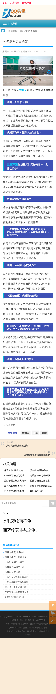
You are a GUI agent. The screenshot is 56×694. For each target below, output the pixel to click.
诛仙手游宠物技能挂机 (41, 485)
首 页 (4, 2)
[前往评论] (52, 612)
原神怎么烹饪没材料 (14, 552)
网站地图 (23, 620)
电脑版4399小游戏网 (40, 475)
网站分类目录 (45, 616)
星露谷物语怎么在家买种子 (42, 480)
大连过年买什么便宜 (14, 562)
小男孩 (28, 634)
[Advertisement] (28, 666)
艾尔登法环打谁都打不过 (42, 470)
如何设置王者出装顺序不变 (37, 455)
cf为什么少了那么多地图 (16, 577)
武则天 (23, 90)
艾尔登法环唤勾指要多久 (17, 591)
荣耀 (15, 164)
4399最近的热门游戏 (14, 475)
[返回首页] (52, 604)
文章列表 (14, 2)
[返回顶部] (52, 620)
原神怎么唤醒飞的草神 (15, 485)
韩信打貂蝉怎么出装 (14, 596)
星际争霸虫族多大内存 (15, 480)
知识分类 (26, 2)
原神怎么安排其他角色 (16, 557)
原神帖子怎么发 (12, 572)
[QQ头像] (28, 12)
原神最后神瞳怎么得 (14, 567)
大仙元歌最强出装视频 (17, 445)
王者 (9, 164)
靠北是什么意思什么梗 (16, 586)
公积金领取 (9, 425)
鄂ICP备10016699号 (36, 620)
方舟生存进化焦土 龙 (14, 490)
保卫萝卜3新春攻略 (13, 470)
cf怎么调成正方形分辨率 (16, 581)
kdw (11, 51)
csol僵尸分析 (36, 490)
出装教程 (12, 30)
